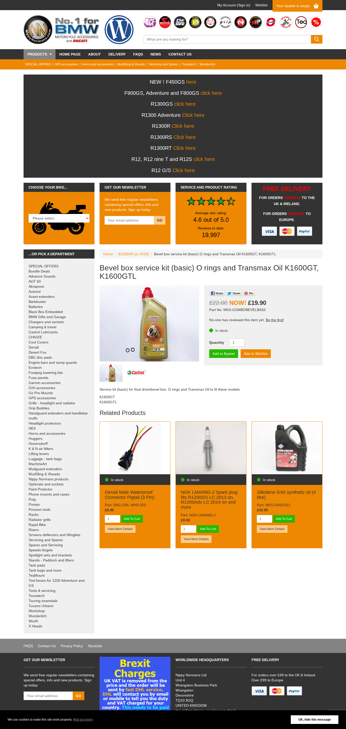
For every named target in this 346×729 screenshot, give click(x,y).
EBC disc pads (40, 357)
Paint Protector (40, 489)
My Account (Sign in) (233, 5)
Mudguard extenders (45, 469)
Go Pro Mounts (41, 393)
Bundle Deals (39, 271)
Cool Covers (38, 342)
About (94, 54)
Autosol (35, 291)
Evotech (35, 368)
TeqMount (37, 575)
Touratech (189, 64)
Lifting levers (39, 454)
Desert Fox (37, 352)
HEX (32, 428)
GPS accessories (66, 64)
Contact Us (179, 54)
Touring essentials (43, 601)
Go (159, 220)
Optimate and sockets (46, 484)
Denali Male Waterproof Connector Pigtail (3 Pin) (129, 495)
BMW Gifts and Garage (47, 317)
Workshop (37, 611)
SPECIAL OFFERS (38, 64)
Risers (34, 530)
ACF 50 (35, 281)
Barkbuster (37, 302)
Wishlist (261, 5)
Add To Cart (132, 519)
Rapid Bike (37, 525)
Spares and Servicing (46, 545)
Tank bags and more (45, 570)
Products (37, 54)
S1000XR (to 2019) (133, 254)
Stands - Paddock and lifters (51, 560)
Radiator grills (40, 520)
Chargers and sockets (46, 322)
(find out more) (83, 719)
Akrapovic (36, 286)
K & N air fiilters (41, 449)
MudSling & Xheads (131, 64)
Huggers (35, 438)
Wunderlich (207, 64)
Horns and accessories (98, 64)
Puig (32, 499)
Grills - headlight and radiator (52, 403)
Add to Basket (224, 354)
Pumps (34, 504)
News (155, 54)
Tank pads (37, 565)
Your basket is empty (293, 6)
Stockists (95, 646)
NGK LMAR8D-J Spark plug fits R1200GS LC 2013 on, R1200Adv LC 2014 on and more (209, 500)
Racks (34, 515)
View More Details (120, 529)
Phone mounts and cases (49, 494)
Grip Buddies (39, 408)
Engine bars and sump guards (53, 362)
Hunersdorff (38, 444)
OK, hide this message (314, 719)
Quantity (216, 342)
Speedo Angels (41, 550)
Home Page (70, 54)
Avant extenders (42, 297)
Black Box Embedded (46, 312)
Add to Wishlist (255, 354)
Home (108, 254)
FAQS (138, 54)
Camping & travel (42, 327)
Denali (34, 347)
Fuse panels (38, 378)
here (191, 82)
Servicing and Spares (163, 64)
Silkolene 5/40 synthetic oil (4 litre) (286, 495)
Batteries (36, 307)
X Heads (35, 626)
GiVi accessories (42, 388)
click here (211, 93)
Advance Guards (42, 276)
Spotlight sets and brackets (50, 555)
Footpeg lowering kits (46, 373)
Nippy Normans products (48, 479)
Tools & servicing (42, 591)
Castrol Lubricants (43, 332)
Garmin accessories (45, 383)
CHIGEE (35, 337)
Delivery (117, 54)
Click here (193, 115)
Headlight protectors (45, 423)
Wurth (33, 621)
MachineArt (38, 464)
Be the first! (275, 320)
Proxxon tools (39, 509)
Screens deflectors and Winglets (54, 535)
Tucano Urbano (41, 606)
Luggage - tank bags (45, 459)
